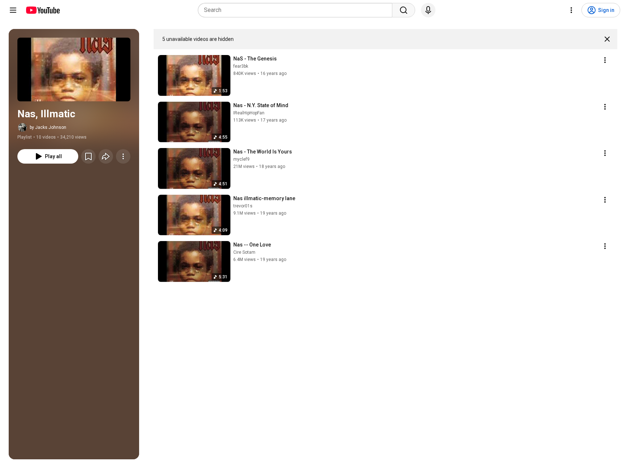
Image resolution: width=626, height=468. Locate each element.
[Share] (106, 156)
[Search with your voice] (428, 10)
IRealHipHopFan (248, 112)
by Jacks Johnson (48, 127)
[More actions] (123, 156)
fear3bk (240, 66)
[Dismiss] (607, 39)
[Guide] (13, 10)
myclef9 (241, 159)
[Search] (403, 10)
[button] (73, 69)
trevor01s (243, 205)
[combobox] (297, 10)
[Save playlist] (88, 156)
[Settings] (571, 10)
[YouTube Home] (42, 10)
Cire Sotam (244, 252)
